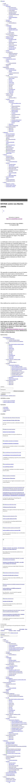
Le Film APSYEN (12, 10)
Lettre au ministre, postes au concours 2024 (11, 530)
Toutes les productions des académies (16, 341)
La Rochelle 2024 (12, 89)
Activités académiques (10, 68)
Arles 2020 (11, 85)
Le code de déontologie (13, 161)
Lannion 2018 (11, 82)
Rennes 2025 (11, 90)
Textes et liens (11, 32)
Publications (11, 124)
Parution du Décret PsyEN (13, 125)
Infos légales (21, 629)
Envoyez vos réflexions (10, 158)
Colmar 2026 (11, 92)
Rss (9, 782)
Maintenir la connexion (6, 392)
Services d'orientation (7, 57)
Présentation (8, 6)
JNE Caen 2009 (11, 165)
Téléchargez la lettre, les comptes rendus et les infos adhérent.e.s (13, 55)
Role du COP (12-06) (12, 168)
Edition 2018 (11, 129)
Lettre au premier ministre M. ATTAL (10, 518)
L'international (8, 25)
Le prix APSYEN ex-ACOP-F (11, 127)
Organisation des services (11, 59)
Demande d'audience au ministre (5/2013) (19, 369)
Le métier (7, 61)
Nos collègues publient (10, 135)
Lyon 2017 (11, 81)
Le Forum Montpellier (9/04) (14, 769)
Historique (8, 20)
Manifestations (6, 67)
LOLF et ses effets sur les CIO (16, 366)
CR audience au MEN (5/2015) (14, 670)
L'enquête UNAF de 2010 (10, 181)
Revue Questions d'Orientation (9, 478)
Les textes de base (12, 164)
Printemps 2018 (12, 49)
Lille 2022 (10, 86)
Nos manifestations (7, 337)
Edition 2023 (11, 131)
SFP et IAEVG (5, 407)
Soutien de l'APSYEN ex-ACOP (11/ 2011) (19, 367)
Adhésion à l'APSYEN (10, 36)
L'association (5, 4)
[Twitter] (3, 211)
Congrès (10, 96)
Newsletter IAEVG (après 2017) (14, 661)
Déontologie (8, 160)
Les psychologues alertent (8, 466)
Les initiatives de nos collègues (12, 745)
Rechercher (3, 635)
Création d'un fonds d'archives (9, 431)
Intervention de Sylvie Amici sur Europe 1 (11, 575)
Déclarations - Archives (10, 183)
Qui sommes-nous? (12, 7)
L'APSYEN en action (9, 38)
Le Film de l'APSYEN (12, 63)
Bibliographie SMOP (12, 175)
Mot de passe (3, 389)
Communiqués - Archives (10, 186)
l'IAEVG (10, 27)
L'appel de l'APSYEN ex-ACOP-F (14, 650)
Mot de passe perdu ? (5, 395)
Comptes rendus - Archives (11, 185)
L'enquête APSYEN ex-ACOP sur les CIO (16, 649)
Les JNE (7, 75)
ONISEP (7, 65)
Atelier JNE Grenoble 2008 (13, 167)
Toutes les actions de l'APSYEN (9, 400)
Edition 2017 (11, 128)
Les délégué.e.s (9, 21)
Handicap (8, 163)
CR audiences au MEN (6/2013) (17, 376)
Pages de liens (6, 408)
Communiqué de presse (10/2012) (17, 372)
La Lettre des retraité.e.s (13, 35)
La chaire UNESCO (6, 410)
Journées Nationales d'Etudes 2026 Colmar (11, 420)
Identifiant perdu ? (12, 395)
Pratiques (5, 154)
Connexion (3, 394)
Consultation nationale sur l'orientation (10, 443)
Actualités (8, 99)
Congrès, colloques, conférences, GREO (13, 359)
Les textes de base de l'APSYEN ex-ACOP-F (16, 647)
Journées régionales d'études (14, 340)
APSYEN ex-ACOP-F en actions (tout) (15, 671)
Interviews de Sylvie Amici (8, 601)
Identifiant (2, 386)
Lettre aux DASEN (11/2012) (16, 370)
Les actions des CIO (12, 47)
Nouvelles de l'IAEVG (12, 28)
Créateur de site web (14, 632)
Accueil (4, 3)
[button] (14, 200)
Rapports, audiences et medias (9, 402)
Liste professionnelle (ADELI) (11, 772)
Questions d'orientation (10, 133)
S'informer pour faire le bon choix (9, 507)
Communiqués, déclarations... (14, 365)
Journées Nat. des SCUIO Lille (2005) (15, 768)
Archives (4, 182)
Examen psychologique (10, 179)
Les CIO (7, 60)
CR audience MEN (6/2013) (16, 120)
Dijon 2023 (11, 88)
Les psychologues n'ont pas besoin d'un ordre (12, 455)
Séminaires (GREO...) (13, 97)
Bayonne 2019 (11, 84)
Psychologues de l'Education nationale (13, 756)
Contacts (7, 50)
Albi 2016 (10, 79)
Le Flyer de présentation (13, 9)
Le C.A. (7, 24)
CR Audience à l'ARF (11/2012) (17, 373)
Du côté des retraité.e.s (10, 34)
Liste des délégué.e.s (12, 22)
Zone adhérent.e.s (9, 52)
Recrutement (8, 64)
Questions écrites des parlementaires (16, 672)
